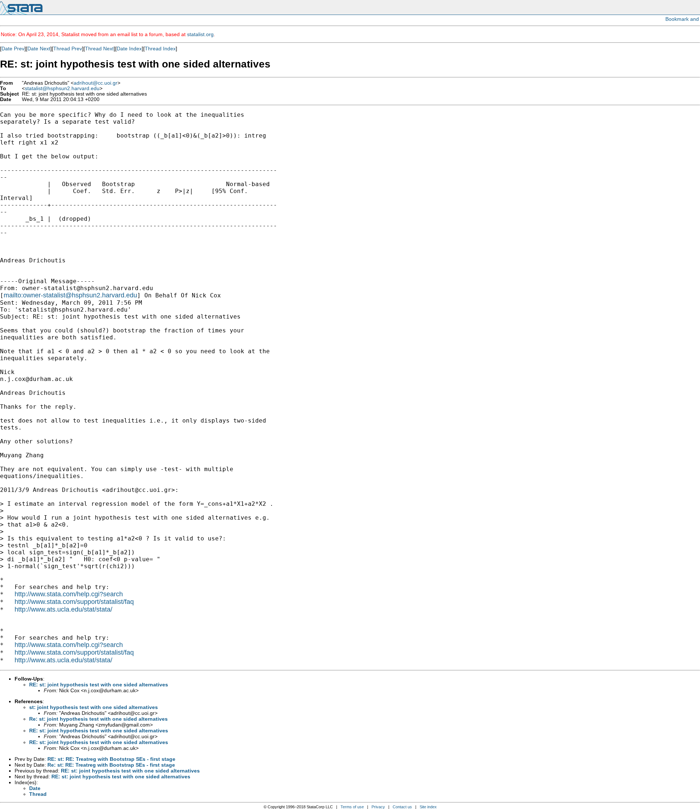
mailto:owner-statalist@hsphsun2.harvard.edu (70, 295)
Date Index (129, 48)
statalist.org (200, 34)
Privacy (378, 807)
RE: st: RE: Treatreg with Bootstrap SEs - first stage (111, 759)
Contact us (402, 807)
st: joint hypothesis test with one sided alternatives (93, 707)
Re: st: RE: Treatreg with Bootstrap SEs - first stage (111, 765)
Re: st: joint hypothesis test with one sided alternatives (98, 719)
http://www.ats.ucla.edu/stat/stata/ (63, 609)
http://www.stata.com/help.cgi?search (69, 594)
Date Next (38, 48)
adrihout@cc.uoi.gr (95, 83)
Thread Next (99, 48)
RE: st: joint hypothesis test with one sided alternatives (98, 684)
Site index (428, 807)
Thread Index (160, 48)
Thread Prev (67, 48)
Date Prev (12, 48)
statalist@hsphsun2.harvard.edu (62, 88)
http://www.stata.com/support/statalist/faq (74, 601)
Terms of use (352, 807)
